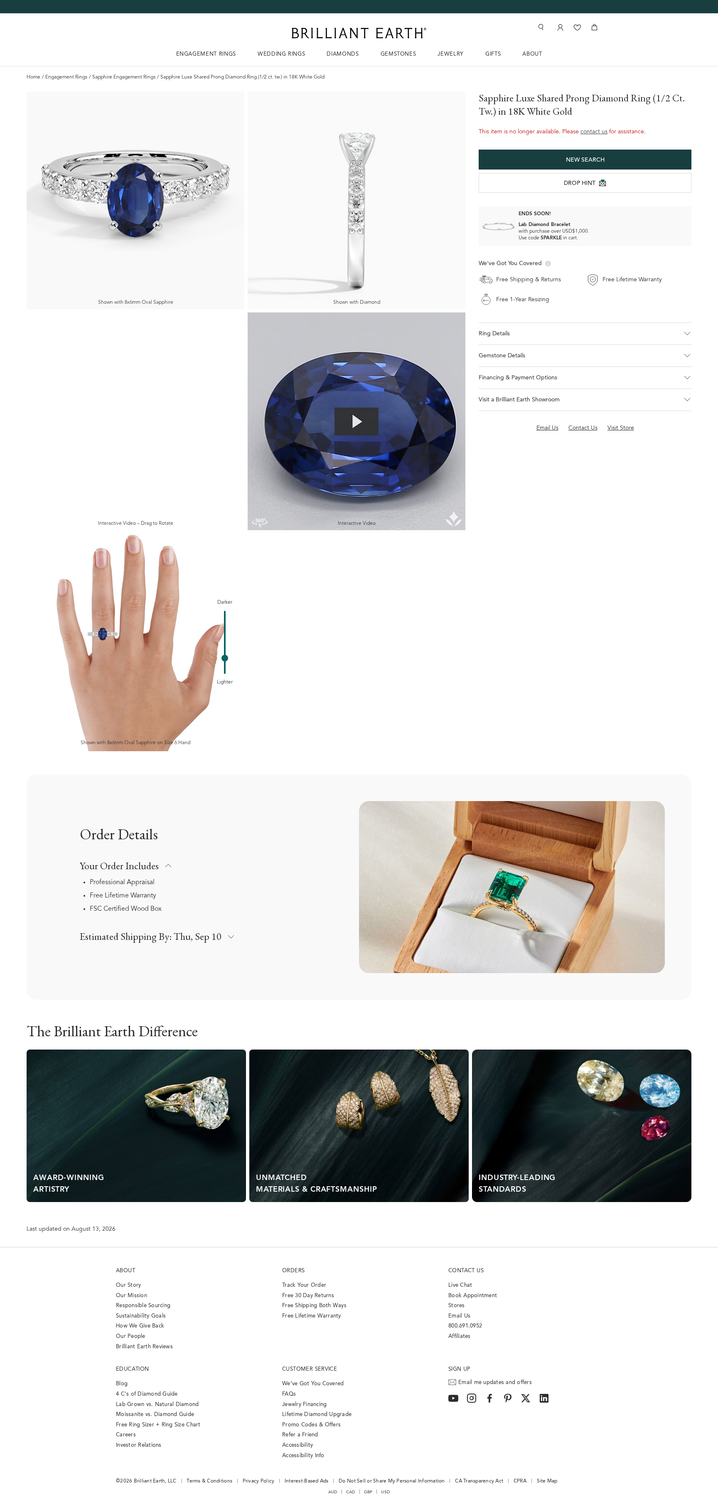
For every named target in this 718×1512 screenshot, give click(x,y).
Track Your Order (304, 1285)
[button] (585, 333)
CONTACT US (466, 1271)
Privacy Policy (259, 1481)
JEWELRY (451, 54)
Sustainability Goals (141, 1316)
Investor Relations (139, 1445)
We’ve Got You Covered (313, 1384)
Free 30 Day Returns (308, 1295)
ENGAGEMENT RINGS (206, 54)
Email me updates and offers (495, 1382)
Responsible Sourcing (143, 1305)
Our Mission (131, 1295)
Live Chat (460, 1285)
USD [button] (385, 1492)
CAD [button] (350, 1492)
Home (33, 77)
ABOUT (532, 54)
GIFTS (493, 54)
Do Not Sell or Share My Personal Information (392, 1481)
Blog (122, 1384)
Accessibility (297, 1445)
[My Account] (559, 27)
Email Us (459, 1316)
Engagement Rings (66, 77)
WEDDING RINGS (281, 54)
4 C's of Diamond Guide (147, 1394)
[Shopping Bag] (594, 27)
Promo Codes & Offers (311, 1425)
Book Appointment (472, 1295)
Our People (130, 1336)
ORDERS (293, 1271)
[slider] (224, 658)
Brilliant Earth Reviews (144, 1347)
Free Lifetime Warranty (123, 895)
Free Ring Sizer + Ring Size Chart (158, 1425)
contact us (593, 132)
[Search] (540, 27)
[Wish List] (577, 27)
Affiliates (459, 1336)
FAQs (289, 1394)
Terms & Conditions (209, 1481)
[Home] (359, 33)
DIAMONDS (343, 54)
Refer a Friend (300, 1435)
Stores (456, 1305)
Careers (126, 1435)
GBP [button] (368, 1492)
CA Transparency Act (479, 1481)
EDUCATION (132, 1369)
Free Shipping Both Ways (314, 1305)
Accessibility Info (303, 1455)
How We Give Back (140, 1326)
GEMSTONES (398, 54)
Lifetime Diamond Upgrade (317, 1414)
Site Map (547, 1481)
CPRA (520, 1481)
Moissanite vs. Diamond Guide (155, 1414)
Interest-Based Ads (307, 1481)
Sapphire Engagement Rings (123, 77)
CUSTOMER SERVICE (309, 1369)
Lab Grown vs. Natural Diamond (157, 1404)
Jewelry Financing (304, 1404)
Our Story (128, 1285)
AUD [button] (332, 1492)
